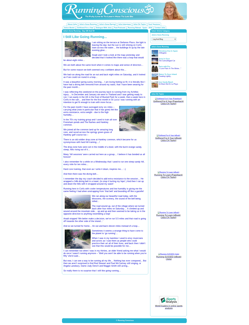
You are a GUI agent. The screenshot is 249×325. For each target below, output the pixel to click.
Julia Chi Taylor (139, 24)
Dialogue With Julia (104, 28)
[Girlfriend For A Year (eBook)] (168, 135)
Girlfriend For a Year (85, 28)
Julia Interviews (124, 24)
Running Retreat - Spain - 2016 (140, 28)
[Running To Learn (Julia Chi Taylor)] (168, 172)
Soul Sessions (154, 24)
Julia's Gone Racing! (107, 24)
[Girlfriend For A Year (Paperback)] (168, 99)
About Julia (72, 24)
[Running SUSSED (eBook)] (168, 254)
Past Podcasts (119, 28)
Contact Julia (160, 28)
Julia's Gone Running (88, 24)
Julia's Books (69, 28)
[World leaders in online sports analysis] (168, 304)
